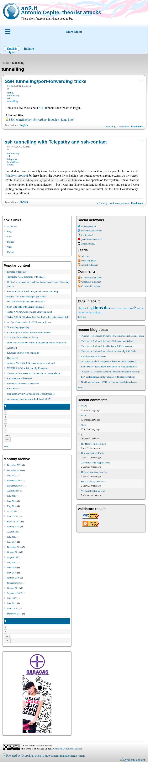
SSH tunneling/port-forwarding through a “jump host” (41, 119)
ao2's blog (110, 126)
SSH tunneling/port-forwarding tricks (45, 81)
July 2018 (11, 495)
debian (114, 308)
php (80, 308)
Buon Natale (12, 388)
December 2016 (14, 546)
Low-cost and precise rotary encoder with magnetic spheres (108, 376)
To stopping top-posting (18, 327)
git (99, 312)
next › (7, 435)
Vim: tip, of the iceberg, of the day (22, 337)
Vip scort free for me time (93, 490)
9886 (83, 415)
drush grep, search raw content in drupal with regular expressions (37, 342)
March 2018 (12, 516)
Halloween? (12, 357)
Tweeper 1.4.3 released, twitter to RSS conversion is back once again (112, 335)
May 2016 (12, 572)
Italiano (29, 48)
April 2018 (12, 511)
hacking (88, 308)
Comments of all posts (91, 277)
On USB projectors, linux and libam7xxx (26, 301)
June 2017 (12, 541)
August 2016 (13, 557)
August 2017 (13, 531)
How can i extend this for (92, 453)
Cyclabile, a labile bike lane (93, 356)
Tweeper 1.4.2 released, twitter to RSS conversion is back (107, 340)
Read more (137, 126)
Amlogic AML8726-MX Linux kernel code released (31, 362)
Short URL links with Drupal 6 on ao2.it (25, 306)
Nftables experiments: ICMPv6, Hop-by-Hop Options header (109, 381)
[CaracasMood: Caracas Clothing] (37, 732)
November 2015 (14, 582)
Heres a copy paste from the (94, 471)
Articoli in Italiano (89, 264)
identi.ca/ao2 (87, 234)
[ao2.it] (11, 11)
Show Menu (74, 31)
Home (5, 62)
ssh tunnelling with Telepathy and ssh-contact (56, 141)
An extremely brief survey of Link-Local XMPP (29, 398)
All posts (85, 256)
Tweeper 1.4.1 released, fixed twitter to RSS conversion (106, 345)
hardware (123, 308)
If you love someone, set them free (23, 383)
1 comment (123, 126)
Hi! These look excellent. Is (93, 443)
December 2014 (14, 613)
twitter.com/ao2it (88, 226)
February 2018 (14, 521)
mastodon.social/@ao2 (91, 230)
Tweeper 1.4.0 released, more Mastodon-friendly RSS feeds (108, 351)
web (133, 307)
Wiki (9, 246)
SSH (42, 108)
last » (7, 439)
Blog (9, 231)
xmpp (10, 164)
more (6, 446)
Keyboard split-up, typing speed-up (23, 352)
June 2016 (12, 567)
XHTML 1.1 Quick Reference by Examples (27, 368)
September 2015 (14, 592)
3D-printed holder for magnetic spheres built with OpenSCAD (109, 361)
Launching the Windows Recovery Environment (29, 332)
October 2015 (13, 587)
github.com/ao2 (88, 243)
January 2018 (13, 526)
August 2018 (13, 490)
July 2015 (11, 598)
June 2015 (12, 603)
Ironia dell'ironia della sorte (19, 378)
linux (10, 92)
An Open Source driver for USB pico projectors (29, 322)
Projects (10, 241)
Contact (10, 251)
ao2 (13, 85)
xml (94, 312)
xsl (101, 312)
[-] (141, 79)
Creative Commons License (67, 748)
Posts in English (88, 260)
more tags (82, 316)
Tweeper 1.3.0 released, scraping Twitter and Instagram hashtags (110, 371)
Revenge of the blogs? (17, 271)
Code (9, 236)
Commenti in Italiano (90, 286)
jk (82, 434)
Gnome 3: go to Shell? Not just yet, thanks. (26, 296)
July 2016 (11, 562)
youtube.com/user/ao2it (92, 239)
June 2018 (12, 500)
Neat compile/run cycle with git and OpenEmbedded (31, 393)
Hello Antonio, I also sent (93, 481)
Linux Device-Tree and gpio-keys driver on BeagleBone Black (109, 366)
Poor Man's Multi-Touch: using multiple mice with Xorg (32, 291)
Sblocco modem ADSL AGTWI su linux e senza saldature (33, 373)
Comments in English (91, 281)
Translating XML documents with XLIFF (26, 276)
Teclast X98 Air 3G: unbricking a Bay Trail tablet (29, 311)
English (12, 48)
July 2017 (11, 536)
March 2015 (12, 608)
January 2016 (13, 577)
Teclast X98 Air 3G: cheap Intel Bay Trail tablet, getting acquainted (37, 316)
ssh (9, 98)
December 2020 (14, 470)
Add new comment (119, 203)
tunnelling (12, 101)
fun (90, 312)
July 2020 (11, 475)
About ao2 (12, 226)
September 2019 (14, 480)
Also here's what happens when (95, 462)
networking (13, 95)
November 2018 (14, 485)
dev (107, 307)
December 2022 (14, 465)
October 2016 (13, 551)
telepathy (12, 159)
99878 (84, 405)
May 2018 (12, 505)
